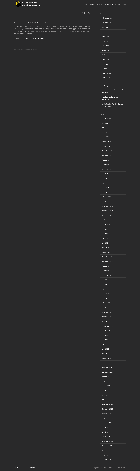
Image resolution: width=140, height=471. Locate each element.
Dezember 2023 (107, 257)
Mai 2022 (105, 344)
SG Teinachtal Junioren (110, 78)
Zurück (84, 13)
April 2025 (105, 188)
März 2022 (105, 354)
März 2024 (105, 248)
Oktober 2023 (106, 266)
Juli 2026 (105, 123)
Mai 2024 (105, 238)
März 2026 (105, 137)
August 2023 (106, 275)
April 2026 (105, 132)
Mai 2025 (105, 183)
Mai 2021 (105, 400)
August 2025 (106, 169)
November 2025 (107, 155)
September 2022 (107, 326)
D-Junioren (105, 50)
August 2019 (106, 460)
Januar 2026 (106, 146)
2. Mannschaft (27, 38)
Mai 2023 (105, 289)
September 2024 (107, 220)
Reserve (104, 69)
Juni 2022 (105, 340)
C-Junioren (105, 46)
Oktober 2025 (106, 160)
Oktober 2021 (106, 377)
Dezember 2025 (107, 151)
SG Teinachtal (40, 38)
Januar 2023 (106, 307)
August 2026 (106, 118)
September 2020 (107, 418)
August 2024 (106, 224)
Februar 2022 (106, 358)
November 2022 (107, 317)
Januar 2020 (106, 437)
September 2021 (107, 381)
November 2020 (107, 409)
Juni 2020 (105, 432)
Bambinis (105, 41)
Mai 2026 (105, 128)
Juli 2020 (105, 427)
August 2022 (106, 331)
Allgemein (34, 38)
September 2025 (107, 165)
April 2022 (105, 349)
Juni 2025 (105, 178)
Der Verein (105, 55)
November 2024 (107, 211)
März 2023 (105, 298)
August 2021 (106, 386)
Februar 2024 (106, 252)
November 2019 (107, 446)
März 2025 (105, 192)
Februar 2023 (106, 303)
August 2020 (106, 423)
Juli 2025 (105, 174)
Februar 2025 (106, 197)
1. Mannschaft (106, 18)
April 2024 (105, 243)
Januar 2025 (106, 201)
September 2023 (107, 271)
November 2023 (107, 261)
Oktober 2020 (106, 413)
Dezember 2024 (107, 206)
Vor (89, 13)
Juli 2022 (105, 335)
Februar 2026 (106, 141)
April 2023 (105, 294)
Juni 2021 (105, 395)
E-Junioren (105, 59)
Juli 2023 (105, 280)
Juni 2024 (105, 234)
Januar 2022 (106, 363)
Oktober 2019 (106, 450)
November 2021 (107, 372)
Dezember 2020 (107, 404)
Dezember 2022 (107, 312)
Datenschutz (19, 467)
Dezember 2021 (107, 367)
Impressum (32, 467)
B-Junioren (105, 36)
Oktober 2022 (106, 321)
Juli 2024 (105, 229)
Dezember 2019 (107, 441)
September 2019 (107, 455)
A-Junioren (105, 27)
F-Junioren (105, 64)
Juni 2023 (105, 284)
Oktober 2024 (106, 215)
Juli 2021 (105, 390)
